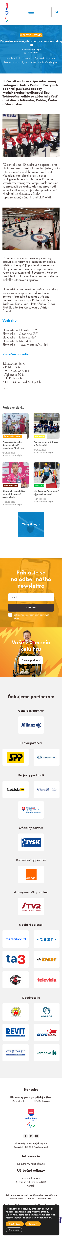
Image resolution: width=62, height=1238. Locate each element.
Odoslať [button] (31, 607)
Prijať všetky (15, 1224)
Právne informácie (31, 1178)
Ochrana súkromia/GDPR (31, 1182)
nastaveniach (44, 1217)
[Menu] (31, 12)
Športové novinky (44, 58)
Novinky (27, 58)
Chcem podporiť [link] (31, 660)
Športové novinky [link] (31, 35)
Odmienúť (33, 1224)
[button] (57, 12)
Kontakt (31, 1186)
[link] (31, 1118)
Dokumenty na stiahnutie (31, 1164)
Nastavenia (14, 1230)
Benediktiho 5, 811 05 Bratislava (31, 1101)
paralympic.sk (13, 58)
